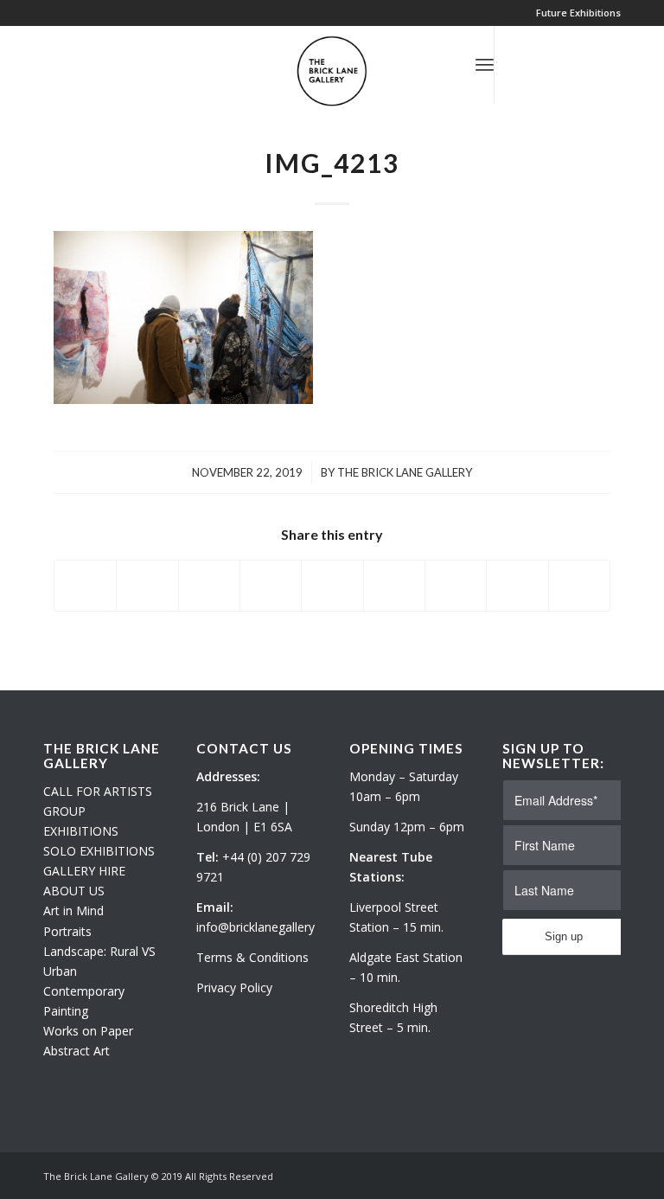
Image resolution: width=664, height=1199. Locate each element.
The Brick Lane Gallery (404, 472)
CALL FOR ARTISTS (97, 791)
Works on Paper (88, 1031)
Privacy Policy (234, 987)
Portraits (67, 931)
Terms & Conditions (252, 957)
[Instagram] (547, 64)
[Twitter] (521, 64)
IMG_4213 (332, 162)
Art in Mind (73, 910)
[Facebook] (573, 64)
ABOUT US (74, 890)
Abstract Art (76, 1050)
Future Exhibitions (578, 12)
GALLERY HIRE (84, 870)
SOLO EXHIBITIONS (99, 851)
